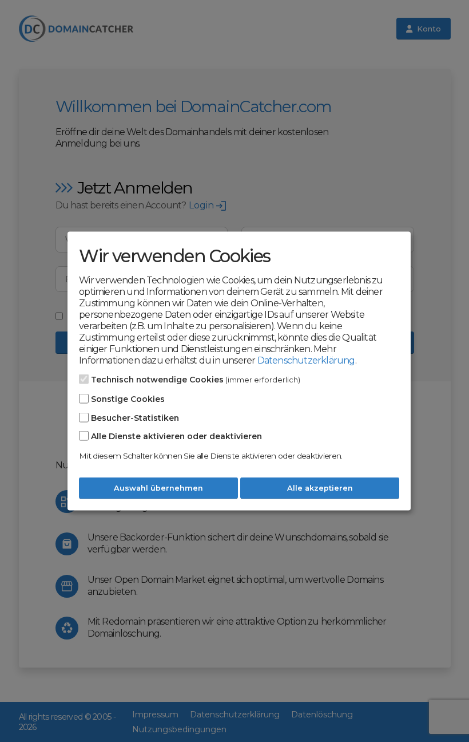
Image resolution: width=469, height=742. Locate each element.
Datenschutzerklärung (306, 360)
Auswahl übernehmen (158, 488)
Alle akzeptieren (320, 488)
